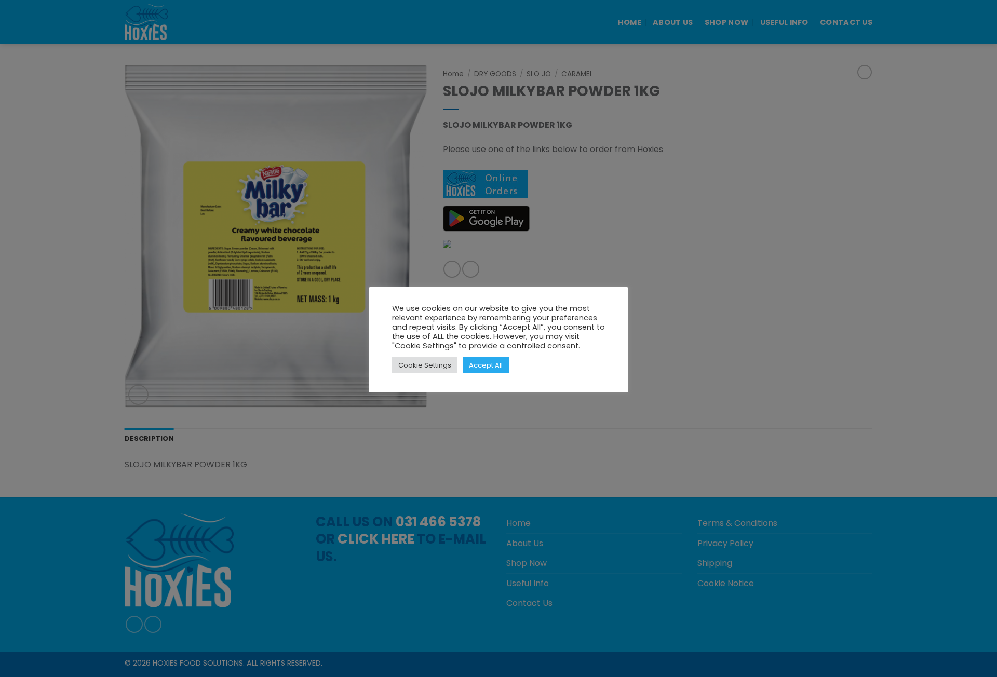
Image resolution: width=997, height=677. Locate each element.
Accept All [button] (486, 365)
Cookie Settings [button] (424, 365)
